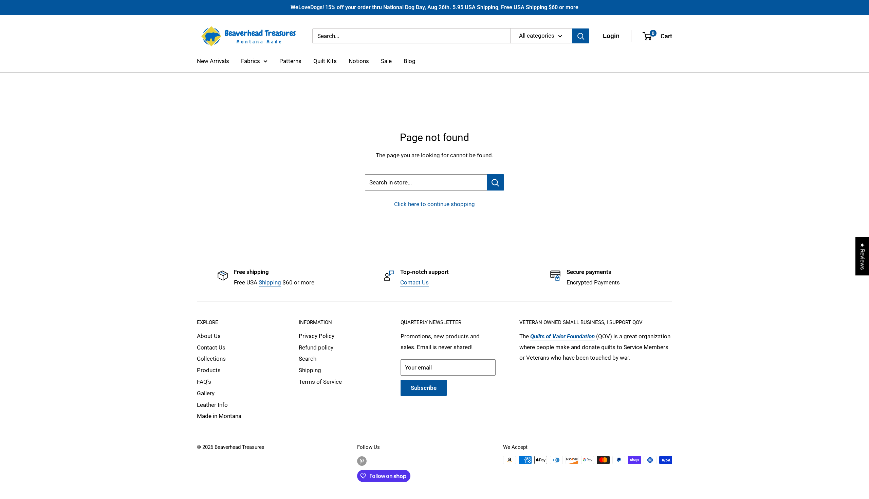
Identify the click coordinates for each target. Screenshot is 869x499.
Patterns (290, 61)
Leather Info (212, 404)
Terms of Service (320, 381)
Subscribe (424, 387)
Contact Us (414, 282)
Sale (386, 61)
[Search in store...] (495, 182)
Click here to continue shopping (434, 204)
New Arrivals (213, 61)
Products (209, 370)
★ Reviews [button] (862, 256)
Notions (359, 61)
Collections (211, 358)
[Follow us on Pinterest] (362, 461)
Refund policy (316, 347)
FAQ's (204, 381)
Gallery (206, 393)
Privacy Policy (316, 336)
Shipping (270, 282)
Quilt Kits (325, 61)
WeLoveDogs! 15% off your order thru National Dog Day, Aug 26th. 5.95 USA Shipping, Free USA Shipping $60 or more (434, 7)
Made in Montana (219, 416)
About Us (209, 336)
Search (307, 358)
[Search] (580, 35)
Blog (409, 61)
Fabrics (250, 61)
